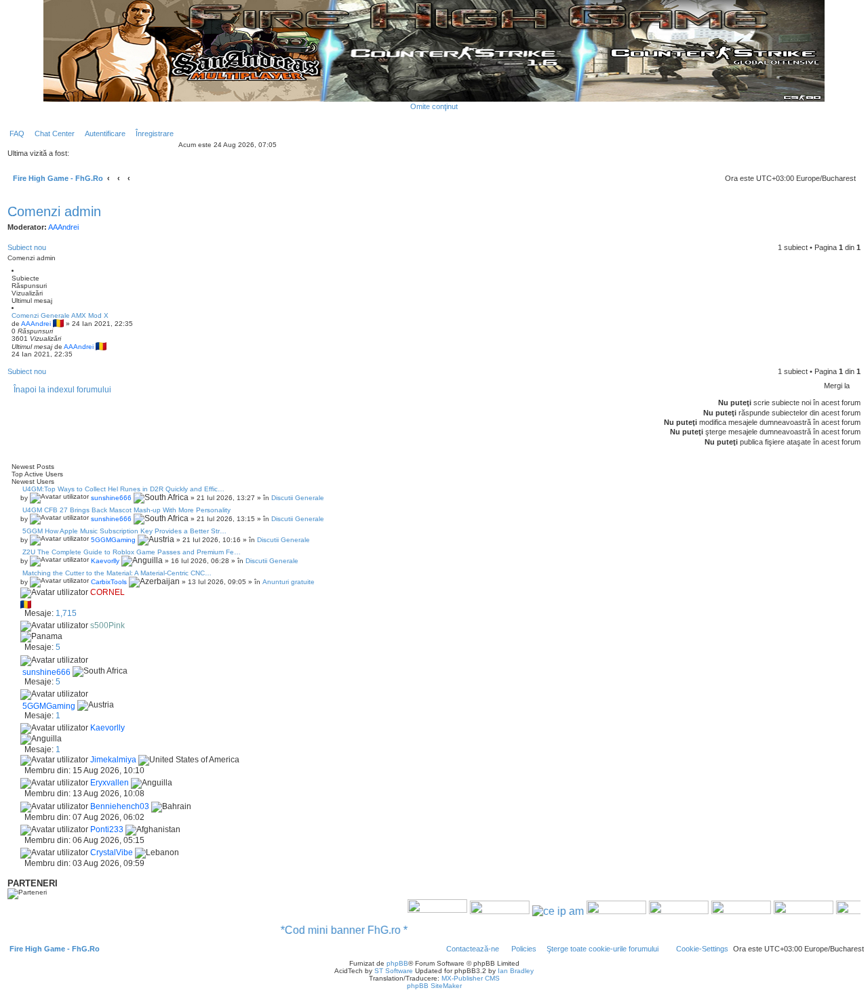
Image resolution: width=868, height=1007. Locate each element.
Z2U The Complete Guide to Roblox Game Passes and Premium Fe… (130, 552)
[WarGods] (662, 910)
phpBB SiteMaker (434, 985)
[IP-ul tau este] (541, 910)
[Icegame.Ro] (724, 910)
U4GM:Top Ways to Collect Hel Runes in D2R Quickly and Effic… (122, 489)
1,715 (66, 613)
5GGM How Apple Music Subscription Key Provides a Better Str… (123, 531)
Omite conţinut (434, 106)
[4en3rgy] (599, 910)
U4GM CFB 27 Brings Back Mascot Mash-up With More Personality (125, 510)
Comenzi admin (54, 211)
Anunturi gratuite (288, 581)
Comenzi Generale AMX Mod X (60, 315)
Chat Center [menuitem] (55, 133)
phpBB (397, 963)
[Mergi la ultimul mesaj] (111, 346)
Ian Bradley (516, 970)
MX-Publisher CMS (470, 978)
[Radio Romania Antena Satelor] (483, 910)
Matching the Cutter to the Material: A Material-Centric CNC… (116, 573)
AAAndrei (63, 227)
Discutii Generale (297, 497)
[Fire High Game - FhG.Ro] (434, 50)
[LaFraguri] (786, 910)
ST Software (393, 970)
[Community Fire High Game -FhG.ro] (420, 910)
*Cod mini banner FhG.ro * (327, 930)
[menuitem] (14, 133)
